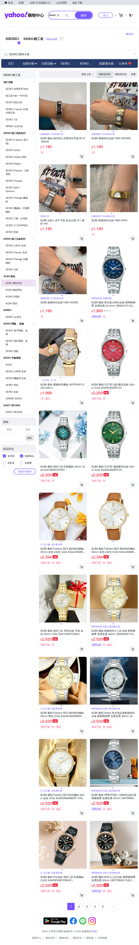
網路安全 (77, 937)
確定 (29, 438)
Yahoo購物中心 (24, 15)
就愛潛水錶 (106, 63)
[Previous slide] (41, 106)
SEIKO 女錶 (87, 63)
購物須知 (64, 937)
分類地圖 (102, 937)
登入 (105, 15)
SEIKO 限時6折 (19, 54)
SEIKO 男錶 (68, 63)
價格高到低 (121, 74)
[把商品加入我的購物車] (81, 156)
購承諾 (129, 34)
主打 (11, 63)
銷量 (133, 74)
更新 (94, 931)
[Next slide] (84, 106)
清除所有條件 (25, 471)
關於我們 (50, 937)
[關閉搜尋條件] (58, 15)
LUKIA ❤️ (125, 63)
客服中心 (36, 937)
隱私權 (89, 937)
